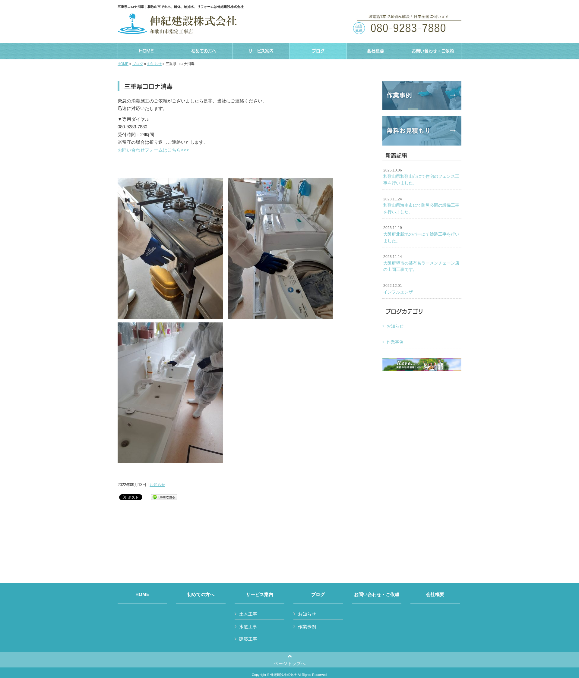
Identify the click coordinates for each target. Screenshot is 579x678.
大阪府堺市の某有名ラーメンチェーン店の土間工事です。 (421, 263)
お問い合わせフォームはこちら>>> (153, 149)
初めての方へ (200, 594)
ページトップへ (289, 663)
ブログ (137, 64)
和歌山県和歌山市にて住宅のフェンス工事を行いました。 (421, 176)
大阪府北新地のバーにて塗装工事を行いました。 (421, 234)
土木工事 (248, 614)
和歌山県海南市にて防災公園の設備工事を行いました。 (421, 205)
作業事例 (395, 342)
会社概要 (435, 594)
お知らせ (154, 64)
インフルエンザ (398, 289)
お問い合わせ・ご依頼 (376, 594)
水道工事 (248, 626)
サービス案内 (259, 594)
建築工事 (248, 639)
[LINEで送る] (164, 496)
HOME (123, 64)
